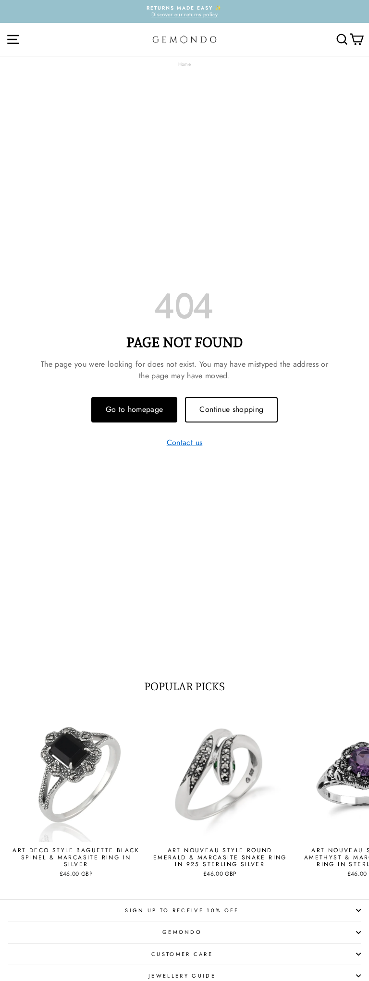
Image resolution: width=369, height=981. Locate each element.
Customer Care (182, 954)
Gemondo (182, 932)
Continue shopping (231, 409)
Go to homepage (134, 409)
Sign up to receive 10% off (182, 910)
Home (184, 64)
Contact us (184, 443)
